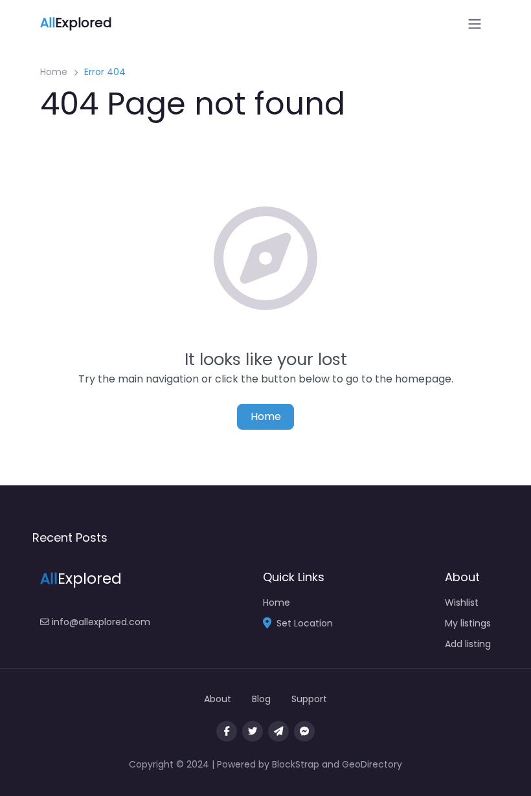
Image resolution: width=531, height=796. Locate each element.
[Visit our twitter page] (252, 731)
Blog (261, 698)
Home (53, 71)
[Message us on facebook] (304, 731)
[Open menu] (474, 24)
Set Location (305, 623)
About (217, 698)
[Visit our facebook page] (226, 731)
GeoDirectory (372, 764)
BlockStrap (297, 764)
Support (309, 698)
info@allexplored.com (99, 621)
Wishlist (462, 602)
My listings (468, 623)
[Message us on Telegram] (278, 731)
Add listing (468, 643)
